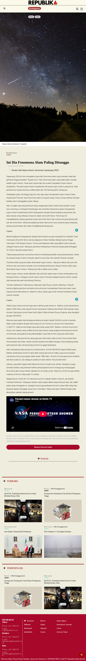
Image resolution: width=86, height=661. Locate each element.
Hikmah (27, 624)
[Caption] (77, 230)
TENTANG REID (53, 659)
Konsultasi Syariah (64, 624)
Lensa (59, 628)
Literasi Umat (62, 632)
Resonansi (28, 628)
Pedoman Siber (6, 659)
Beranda (30, 621)
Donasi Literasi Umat (43, 447)
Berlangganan (34, 8)
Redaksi (26, 659)
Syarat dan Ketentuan (38, 659)
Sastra (43, 632)
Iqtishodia (28, 632)
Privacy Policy (18, 659)
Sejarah (44, 628)
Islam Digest (61, 621)
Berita (31, 17)
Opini (37, 17)
